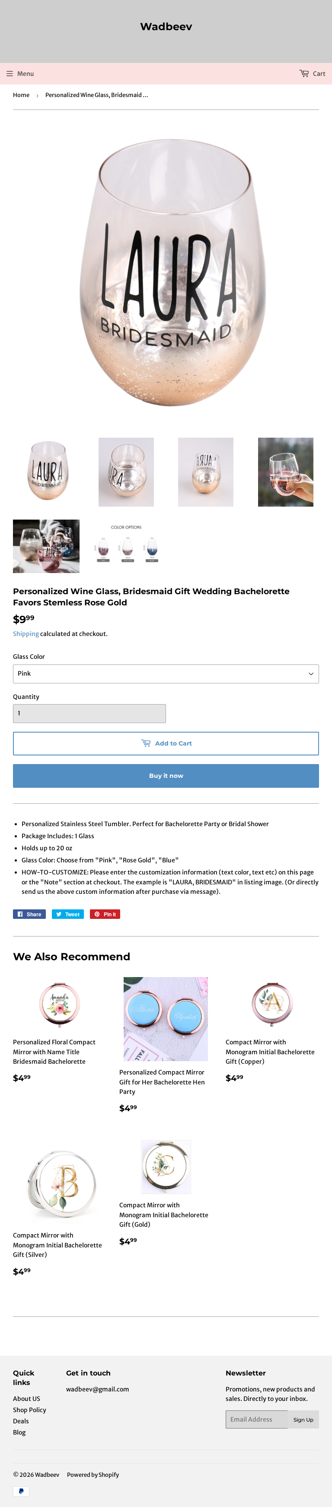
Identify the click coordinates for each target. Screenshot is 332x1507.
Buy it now (166, 776)
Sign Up (303, 1419)
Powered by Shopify (93, 1475)
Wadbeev (166, 26)
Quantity (26, 697)
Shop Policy (29, 1410)
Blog (19, 1432)
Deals (21, 1421)
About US (26, 1399)
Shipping (26, 634)
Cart (319, 74)
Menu (25, 74)
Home (21, 95)
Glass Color (29, 657)
